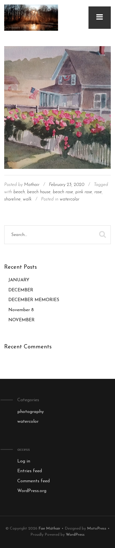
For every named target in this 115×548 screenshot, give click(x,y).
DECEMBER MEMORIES (33, 300)
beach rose (63, 192)
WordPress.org (31, 491)
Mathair (31, 185)
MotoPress (96, 528)
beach (19, 192)
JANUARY (18, 280)
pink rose (83, 192)
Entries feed (29, 471)
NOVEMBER (21, 320)
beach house (39, 192)
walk (27, 199)
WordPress (75, 535)
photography (30, 412)
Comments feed (33, 481)
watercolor (69, 199)
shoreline (12, 199)
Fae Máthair (49, 528)
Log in (23, 461)
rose (98, 192)
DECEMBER (20, 290)
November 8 (21, 310)
